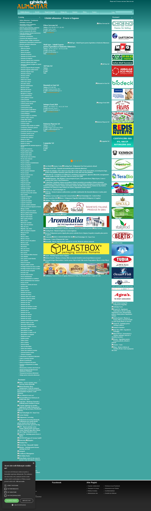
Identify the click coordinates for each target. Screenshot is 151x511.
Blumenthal (38, 496)
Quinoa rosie (24, 288)
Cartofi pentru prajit (26, 107)
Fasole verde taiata (26, 152)
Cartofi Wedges (25, 113)
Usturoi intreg (25, 344)
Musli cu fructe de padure (28, 240)
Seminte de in (25, 310)
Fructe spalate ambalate (28, 170)
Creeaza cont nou (121, 1)
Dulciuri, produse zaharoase (28, 44)
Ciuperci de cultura (26, 121)
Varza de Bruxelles (26, 346)
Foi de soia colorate (26, 158)
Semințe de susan (26, 316)
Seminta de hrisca (26, 292)
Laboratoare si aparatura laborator (30, 356)
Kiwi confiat (24, 194)
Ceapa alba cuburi (26, 119)
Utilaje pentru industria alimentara (29, 375)
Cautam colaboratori (94, 486)
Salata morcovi (25, 290)
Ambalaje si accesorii (26, 22)
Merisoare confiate (26, 222)
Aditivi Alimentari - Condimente (29, 20)
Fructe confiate (25, 160)
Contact (94, 12)
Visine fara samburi (26, 348)
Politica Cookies (92, 490)
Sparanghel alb (25, 328)
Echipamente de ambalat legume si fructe (31, 146)
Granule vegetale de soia (28, 190)
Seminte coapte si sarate (28, 298)
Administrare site (93, 493)
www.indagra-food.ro (52, 111)
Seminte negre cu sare (27, 322)
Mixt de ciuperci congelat (28, 230)
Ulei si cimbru (25, 342)
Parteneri (115, 17)
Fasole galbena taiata (27, 150)
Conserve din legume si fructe (28, 38)
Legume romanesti (26, 202)
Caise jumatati (25, 99)
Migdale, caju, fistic (26, 228)
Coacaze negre (25, 123)
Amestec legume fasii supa (28, 62)
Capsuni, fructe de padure (28, 101)
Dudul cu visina (25, 143)
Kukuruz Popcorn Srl (51, 124)
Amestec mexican (26, 73)
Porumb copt (24, 272)
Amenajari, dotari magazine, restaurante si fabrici (28, 25)
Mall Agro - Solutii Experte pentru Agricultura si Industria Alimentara (59, 46)
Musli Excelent (25, 244)
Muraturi (23, 234)
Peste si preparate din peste (28, 362)
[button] (18, 505)
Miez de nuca (24, 226)
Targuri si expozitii (50, 12)
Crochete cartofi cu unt (27, 133)
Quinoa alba (24, 286)
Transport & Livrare (93, 488)
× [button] (33, 463)
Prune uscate (24, 282)
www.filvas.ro (50, 32)
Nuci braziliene (25, 250)
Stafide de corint (25, 336)
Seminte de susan (26, 318)
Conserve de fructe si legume (29, 131)
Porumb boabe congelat (28, 270)
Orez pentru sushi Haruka (28, 258)
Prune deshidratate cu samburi (30, 278)
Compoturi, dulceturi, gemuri (29, 127)
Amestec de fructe (26, 54)
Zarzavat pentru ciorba (27, 352)
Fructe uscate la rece (27, 174)
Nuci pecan (24, 252)
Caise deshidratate (26, 95)
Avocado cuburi (25, 83)
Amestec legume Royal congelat (30, 67)
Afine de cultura (25, 48)
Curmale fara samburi (27, 137)
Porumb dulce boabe (27, 274)
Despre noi (113, 1)
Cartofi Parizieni (25, 105)
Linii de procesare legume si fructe (31, 206)
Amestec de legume (26, 58)
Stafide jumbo (25, 338)
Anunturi (74, 12)
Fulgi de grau (25, 178)
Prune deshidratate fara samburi (30, 280)
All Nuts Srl (47, 66)
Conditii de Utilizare (110, 493)
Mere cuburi (24, 220)
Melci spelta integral (26, 218)
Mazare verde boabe (26, 214)
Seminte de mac (25, 312)
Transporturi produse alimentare (29, 373)
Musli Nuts (24, 246)
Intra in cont (130, 1)
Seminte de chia (25, 302)
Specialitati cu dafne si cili (28, 332)
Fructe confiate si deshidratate (30, 162)
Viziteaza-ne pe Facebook (112, 486)
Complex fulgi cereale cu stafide (30, 125)
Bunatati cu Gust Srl (51, 85)
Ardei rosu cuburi (26, 79)
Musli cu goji (24, 242)
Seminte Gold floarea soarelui (29, 320)
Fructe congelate (26, 164)
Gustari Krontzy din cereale (29, 192)
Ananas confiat (25, 75)
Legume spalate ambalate (28, 204)
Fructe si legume (24, 46)
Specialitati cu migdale (27, 334)
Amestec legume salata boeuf (29, 69)
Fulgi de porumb (26, 182)
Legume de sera (25, 198)
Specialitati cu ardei (26, 330)
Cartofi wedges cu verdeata (29, 115)
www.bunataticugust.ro (53, 92)
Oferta (85, 12)
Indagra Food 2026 (50, 104)
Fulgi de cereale (25, 176)
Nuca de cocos (25, 248)
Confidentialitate (110, 490)
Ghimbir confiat (25, 188)
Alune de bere (25, 50)
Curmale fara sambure (27, 135)
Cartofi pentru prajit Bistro (28, 109)
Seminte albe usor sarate (28, 296)
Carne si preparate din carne (28, 31)
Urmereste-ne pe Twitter (112, 488)
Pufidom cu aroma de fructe (29, 284)
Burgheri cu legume (26, 93)
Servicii (37, 12)
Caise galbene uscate (27, 97)
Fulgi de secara (25, 184)
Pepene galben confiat (27, 264)
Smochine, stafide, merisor (28, 326)
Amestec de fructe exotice (28, 56)
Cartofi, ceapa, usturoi (27, 117)
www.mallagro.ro (51, 53)
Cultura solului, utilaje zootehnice (29, 40)
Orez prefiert (24, 260)
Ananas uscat (25, 77)
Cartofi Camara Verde (27, 103)
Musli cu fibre (25, 236)
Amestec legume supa (27, 71)
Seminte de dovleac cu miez (29, 306)
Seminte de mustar (26, 314)
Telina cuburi (24, 340)
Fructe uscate (25, 172)
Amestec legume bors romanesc (30, 60)
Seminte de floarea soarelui (29, 308)
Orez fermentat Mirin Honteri (29, 254)
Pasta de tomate (25, 262)
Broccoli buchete (26, 91)
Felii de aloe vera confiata (28, 156)
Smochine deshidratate (27, 324)
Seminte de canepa (26, 300)
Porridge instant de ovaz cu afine (30, 266)
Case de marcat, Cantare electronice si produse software (30, 33)
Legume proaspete (26, 200)
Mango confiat (25, 208)
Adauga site (63, 12)
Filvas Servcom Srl (50, 25)
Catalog (21, 17)
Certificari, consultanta (26, 36)
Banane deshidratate (27, 85)
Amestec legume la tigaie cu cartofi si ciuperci (31, 65)
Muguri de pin (25, 232)
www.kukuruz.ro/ (51, 131)
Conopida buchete (26, 129)
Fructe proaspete (26, 168)
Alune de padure (25, 52)
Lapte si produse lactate (27, 358)
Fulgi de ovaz (25, 180)
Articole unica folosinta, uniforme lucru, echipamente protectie (29, 28)
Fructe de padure (26, 166)
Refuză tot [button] (27, 500)
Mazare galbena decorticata (29, 212)
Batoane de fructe (26, 89)
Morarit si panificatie (26, 360)
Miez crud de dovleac (27, 224)
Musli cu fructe (25, 238)
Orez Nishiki (24, 256)
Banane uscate (25, 87)
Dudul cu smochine (26, 141)
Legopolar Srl (48, 143)
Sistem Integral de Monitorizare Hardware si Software (29, 370)
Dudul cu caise (25, 139)
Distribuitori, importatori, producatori (30, 42)
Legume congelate (26, 196)
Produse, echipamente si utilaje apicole (29, 365)
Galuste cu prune (26, 186)
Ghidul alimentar (25, 12)
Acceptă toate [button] (11, 500)
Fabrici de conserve (26, 148)
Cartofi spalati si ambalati (28, 111)
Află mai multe (20, 481)
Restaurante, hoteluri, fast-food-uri (30, 367)
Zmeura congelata (26, 354)
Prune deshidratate (26, 276)
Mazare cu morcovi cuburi (28, 210)
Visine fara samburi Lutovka (29, 350)
